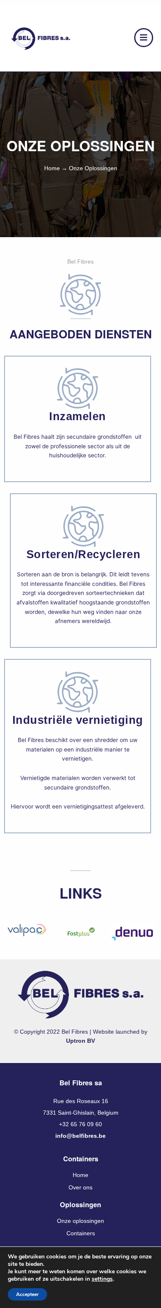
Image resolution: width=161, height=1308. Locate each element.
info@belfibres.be (80, 1136)
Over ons (80, 1187)
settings (102, 1279)
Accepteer (27, 1294)
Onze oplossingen (80, 1221)
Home (52, 168)
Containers (80, 1233)
